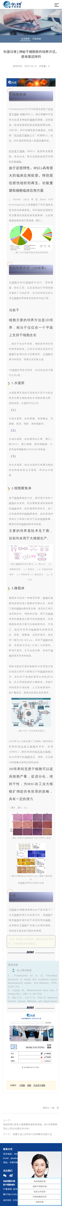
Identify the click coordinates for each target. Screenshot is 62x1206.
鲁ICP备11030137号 (12, 1194)
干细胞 (13, 282)
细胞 (32, 119)
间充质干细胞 (21, 135)
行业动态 (36, 39)
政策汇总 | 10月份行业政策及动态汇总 (32, 1134)
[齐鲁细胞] (12, 5)
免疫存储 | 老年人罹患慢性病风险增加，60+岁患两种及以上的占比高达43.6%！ (30, 1126)
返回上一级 (48, 1108)
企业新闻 (25, 39)
